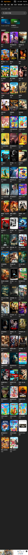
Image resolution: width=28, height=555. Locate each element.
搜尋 (9, 9)
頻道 (5, 4)
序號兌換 (25, 1)
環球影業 (20, 4)
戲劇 (12, 4)
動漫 (15, 4)
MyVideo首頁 (4, 9)
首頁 (2, 4)
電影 (8, 4)
